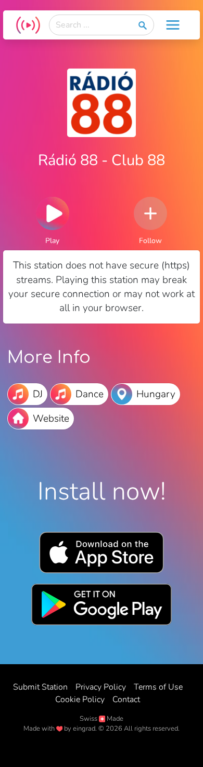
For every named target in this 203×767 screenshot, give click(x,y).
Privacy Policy (100, 687)
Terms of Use (158, 687)
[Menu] (172, 25)
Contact (126, 699)
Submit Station (40, 687)
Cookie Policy (80, 699)
